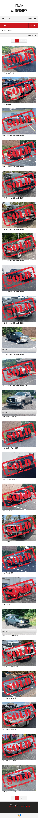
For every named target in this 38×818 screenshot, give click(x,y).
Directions (27, 806)
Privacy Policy (19, 806)
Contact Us (11, 806)
